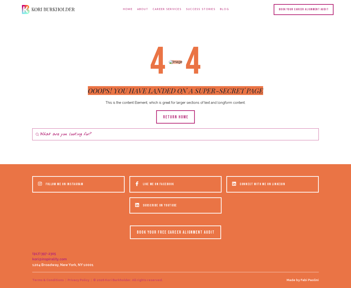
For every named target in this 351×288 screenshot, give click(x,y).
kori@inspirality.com (49, 259)
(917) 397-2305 (44, 254)
